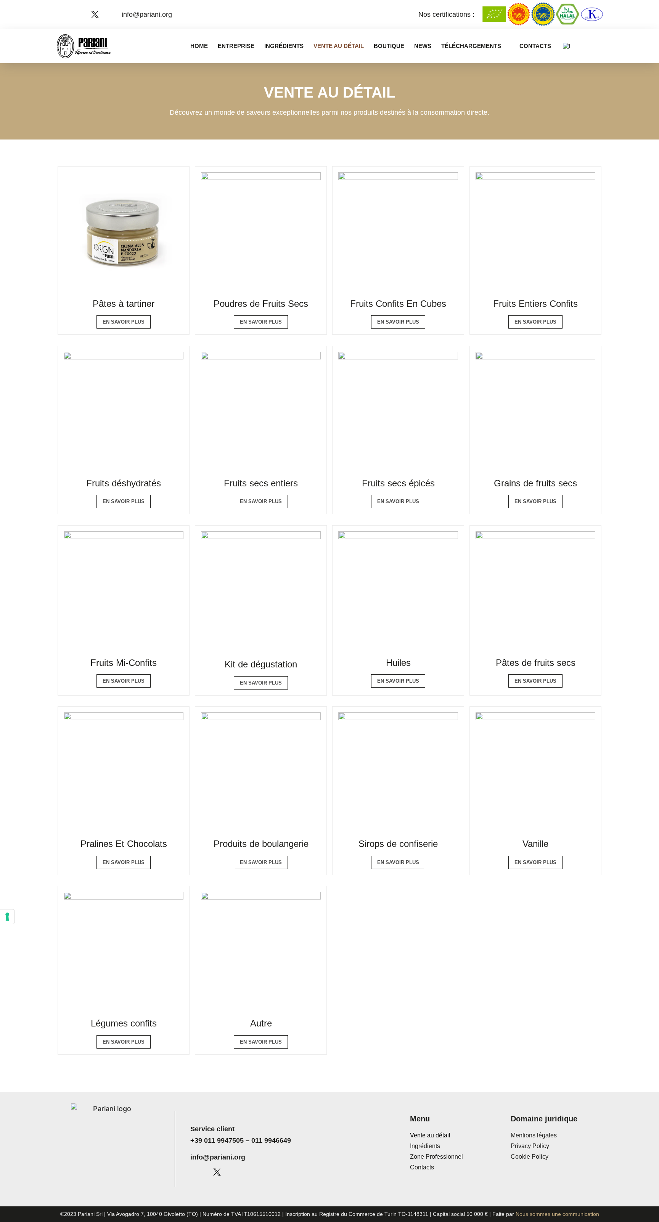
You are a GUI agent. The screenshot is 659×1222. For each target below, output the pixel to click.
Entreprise (236, 46)
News (422, 46)
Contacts (535, 46)
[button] (598, 46)
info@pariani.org (217, 1157)
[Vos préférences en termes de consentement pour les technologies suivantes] (7, 916)
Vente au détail (338, 46)
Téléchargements (471, 46)
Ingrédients (284, 46)
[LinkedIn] (108, 14)
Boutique (389, 46)
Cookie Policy (529, 1156)
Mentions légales (534, 1135)
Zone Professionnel (436, 1156)
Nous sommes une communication (557, 1214)
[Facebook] (68, 14)
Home (199, 46)
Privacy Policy (530, 1146)
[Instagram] (81, 14)
